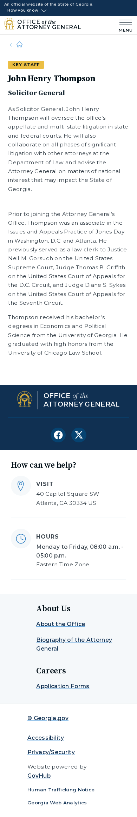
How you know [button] (22, 10)
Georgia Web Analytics (57, 802)
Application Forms (62, 686)
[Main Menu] (124, 25)
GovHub (39, 775)
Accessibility (45, 737)
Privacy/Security (51, 752)
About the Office (60, 624)
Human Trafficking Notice (61, 789)
